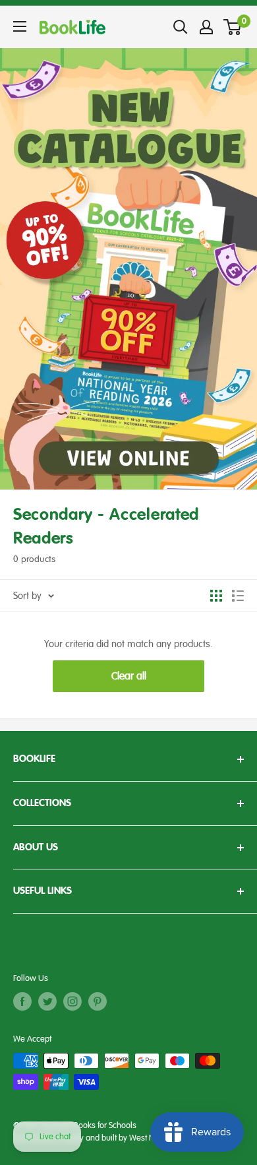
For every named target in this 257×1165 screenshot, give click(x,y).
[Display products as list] (238, 596)
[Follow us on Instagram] (72, 1001)
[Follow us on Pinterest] (97, 1001)
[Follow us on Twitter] (47, 1001)
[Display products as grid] (216, 596)
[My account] (206, 27)
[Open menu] (19, 26)
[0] (233, 27)
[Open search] (180, 27)
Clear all (128, 676)
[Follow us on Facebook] (22, 1001)
